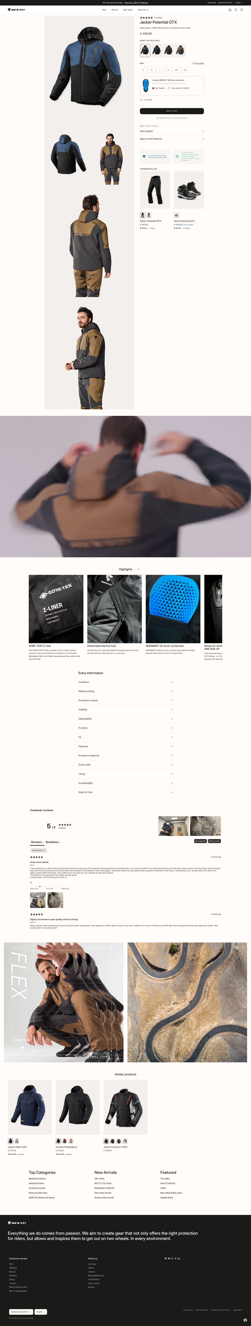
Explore (91, 1287)
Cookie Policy (188, 1310)
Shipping (13, 1268)
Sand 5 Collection (167, 1183)
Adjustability (85, 718)
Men (104, 10)
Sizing (11, 1279)
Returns (12, 1272)
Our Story (92, 1264)
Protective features (88, 755)
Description (146, 131)
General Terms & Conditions (220, 1310)
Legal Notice (237, 1310)
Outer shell (84, 764)
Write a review (214, 841)
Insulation (83, 682)
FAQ (11, 1264)
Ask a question (200, 841)
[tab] (53, 842)
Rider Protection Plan (18, 1287)
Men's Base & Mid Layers (171, 1193)
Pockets (82, 727)
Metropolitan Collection (104, 1188)
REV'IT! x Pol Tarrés (103, 1183)
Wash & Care (85, 792)
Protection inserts (88, 700)
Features (83, 746)
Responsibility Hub (96, 1275)
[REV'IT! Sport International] (16, 9)
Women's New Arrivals (104, 1197)
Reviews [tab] (37, 842)
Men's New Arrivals (103, 1193)
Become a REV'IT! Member (136, 3)
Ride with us (143, 10)
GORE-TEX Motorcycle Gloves (41, 1197)
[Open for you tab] (245, 1320)
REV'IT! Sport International (24, 1318)
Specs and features (151, 138)
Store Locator (94, 1283)
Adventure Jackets (37, 1188)
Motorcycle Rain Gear (38, 1193)
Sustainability (85, 783)
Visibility (82, 709)
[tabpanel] (125, 890)
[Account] (229, 9)
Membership (212, 3)
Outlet (163, 1188)
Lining (81, 773)
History (91, 1268)
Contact (12, 1283)
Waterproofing (86, 691)
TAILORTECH (93, 1279)
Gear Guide (128, 10)
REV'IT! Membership (18, 1291)
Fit (79, 737)
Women (115, 10)
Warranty (13, 1275)
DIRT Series (99, 1178)
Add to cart (172, 111)
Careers (91, 1272)
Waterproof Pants (36, 1183)
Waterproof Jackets (37, 1178)
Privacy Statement (202, 1310)
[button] (173, 826)
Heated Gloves (166, 1197)
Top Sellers (165, 1178)
